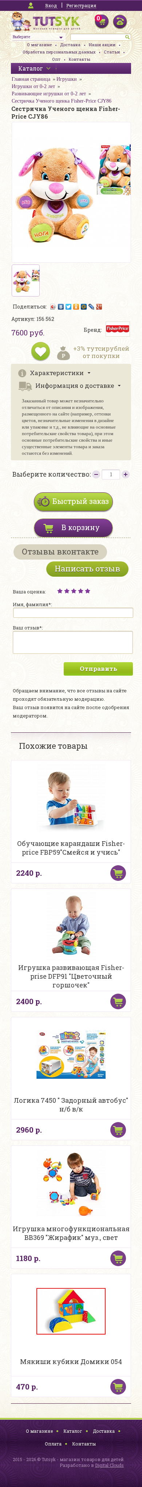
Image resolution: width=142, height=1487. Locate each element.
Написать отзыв (87, 568)
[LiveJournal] (91, 306)
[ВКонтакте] (61, 306)
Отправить (98, 668)
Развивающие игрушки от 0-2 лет (49, 93)
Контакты (79, 59)
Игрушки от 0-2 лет (33, 86)
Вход (51, 5)
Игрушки (66, 79)
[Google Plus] (99, 306)
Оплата (53, 1444)
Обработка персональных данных (59, 52)
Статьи (112, 52)
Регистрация (81, 5)
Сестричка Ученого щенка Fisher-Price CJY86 (61, 101)
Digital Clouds (109, 1465)
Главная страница (31, 79)
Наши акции (102, 44)
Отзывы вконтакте (60, 551)
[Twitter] (68, 306)
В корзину (81, 527)
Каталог (72, 1431)
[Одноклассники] (76, 306)
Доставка (70, 44)
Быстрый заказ (80, 501)
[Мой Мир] (84, 306)
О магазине (39, 44)
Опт (56, 59)
